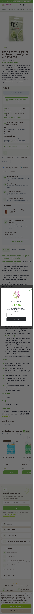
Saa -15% (16, 319)
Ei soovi (16, 323)
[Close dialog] (30, 290)
